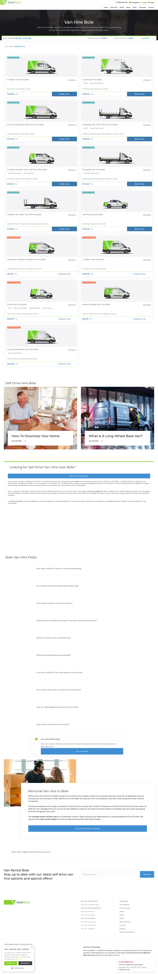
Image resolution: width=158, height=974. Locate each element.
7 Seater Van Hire (90, 259)
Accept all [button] (11, 963)
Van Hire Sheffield (88, 929)
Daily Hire (113, 7)
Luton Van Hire (89, 79)
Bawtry (117, 950)
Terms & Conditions (127, 932)
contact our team (113, 501)
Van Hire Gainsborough (90, 905)
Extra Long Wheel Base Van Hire (23, 124)
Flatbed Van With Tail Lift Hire (21, 214)
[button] (114, 7)
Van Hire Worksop (88, 915)
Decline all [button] (25, 963)
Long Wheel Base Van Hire (20, 349)
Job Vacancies (125, 922)
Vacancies (142, 7)
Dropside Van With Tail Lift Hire (97, 124)
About (122, 7)
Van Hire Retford (87, 911)
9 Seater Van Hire (15, 79)
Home (106, 7)
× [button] (32, 947)
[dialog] (18, 958)
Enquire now (64, 274)
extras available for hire (98, 491)
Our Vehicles (124, 905)
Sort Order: (9, 46)
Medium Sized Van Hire (93, 304)
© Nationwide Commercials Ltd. (18, 944)
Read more (19, 959)
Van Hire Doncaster (88, 922)
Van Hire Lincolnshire (89, 901)
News (128, 7)
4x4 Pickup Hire (90, 214)
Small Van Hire (14, 304)
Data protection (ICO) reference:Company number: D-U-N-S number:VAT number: (17, 949)
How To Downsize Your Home (36, 436)
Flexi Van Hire (125, 908)
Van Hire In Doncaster (91, 947)
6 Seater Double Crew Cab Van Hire (24, 169)
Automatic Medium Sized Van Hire (24, 259)
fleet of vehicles (17, 501)
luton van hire (45, 819)
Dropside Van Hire (91, 169)
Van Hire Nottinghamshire (91, 908)
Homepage (124, 901)
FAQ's (135, 7)
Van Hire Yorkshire (88, 918)
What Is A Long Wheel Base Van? (116, 436)
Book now (64, 94)
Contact (151, 7)
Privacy (122, 929)
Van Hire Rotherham (89, 925)
